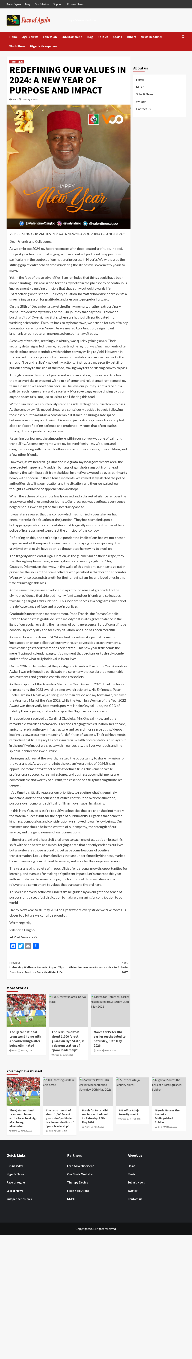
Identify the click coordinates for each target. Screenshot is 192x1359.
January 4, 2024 (30, 99)
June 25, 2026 (26, 1050)
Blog (27, 4)
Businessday (15, 1166)
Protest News (75, 4)
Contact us (143, 109)
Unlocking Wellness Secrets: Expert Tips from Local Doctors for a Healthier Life (36, 967)
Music (140, 87)
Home (13, 37)
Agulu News (30, 37)
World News (17, 46)
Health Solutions (78, 1190)
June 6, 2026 (68, 1055)
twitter (141, 101)
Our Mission (42, 4)
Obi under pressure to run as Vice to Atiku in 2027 (98, 967)
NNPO (71, 1199)
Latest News (15, 1190)
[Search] (183, 37)
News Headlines (152, 37)
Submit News (144, 94)
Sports (117, 37)
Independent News (19, 1199)
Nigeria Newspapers (44, 46)
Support (58, 4)
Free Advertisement (80, 1166)
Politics (103, 37)
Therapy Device (77, 1182)
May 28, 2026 (110, 1050)
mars (15, 99)
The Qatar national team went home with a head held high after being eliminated (25, 1038)
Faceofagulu (14, 4)
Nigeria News (15, 1174)
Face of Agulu (16, 1182)
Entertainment (72, 37)
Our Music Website (80, 1174)
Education (50, 37)
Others (131, 37)
